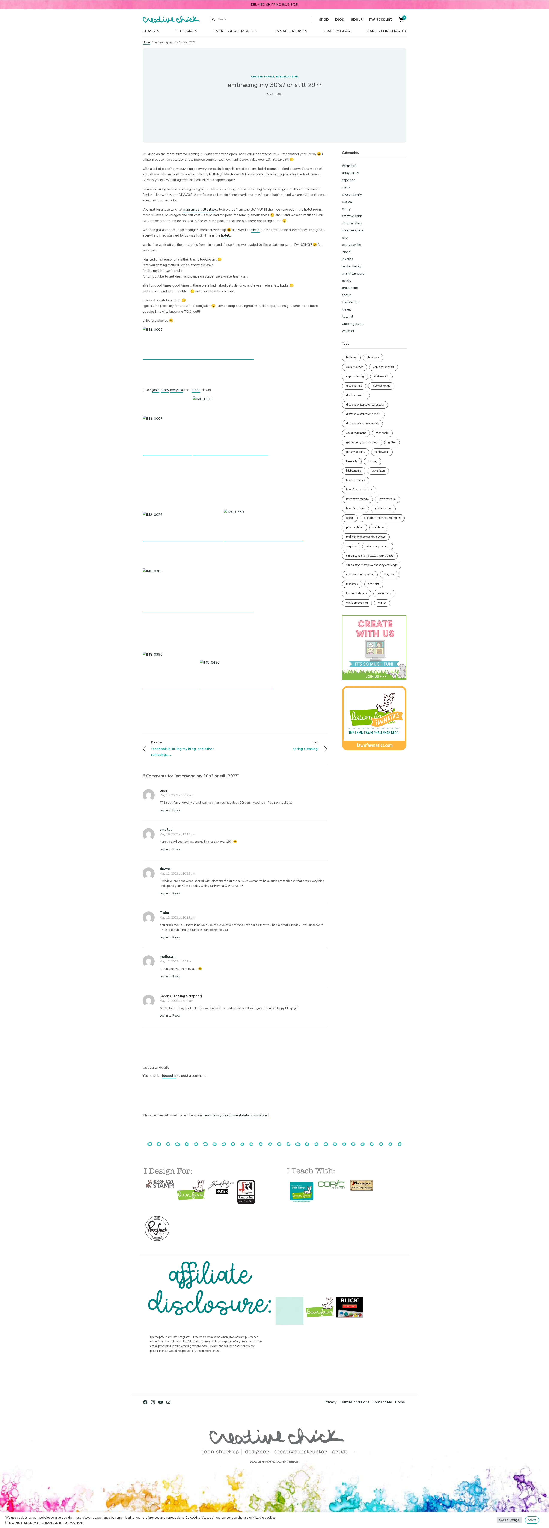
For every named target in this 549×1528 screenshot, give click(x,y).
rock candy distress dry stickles (366, 537)
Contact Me (382, 1402)
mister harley (351, 266)
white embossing (357, 603)
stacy (165, 390)
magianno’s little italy (199, 209)
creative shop (352, 223)
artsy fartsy (350, 173)
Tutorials (186, 31)
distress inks (354, 386)
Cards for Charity (386, 31)
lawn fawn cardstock (359, 490)
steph (196, 390)
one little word (353, 273)
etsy (345, 237)
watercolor (384, 593)
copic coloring (355, 376)
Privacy (330, 1402)
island (346, 252)
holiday (372, 461)
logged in (169, 1075)
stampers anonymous (360, 574)
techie (346, 295)
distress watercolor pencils (363, 414)
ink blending (353, 471)
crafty (346, 209)
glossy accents (355, 452)
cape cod (348, 180)
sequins (351, 546)
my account (380, 19)
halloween (382, 452)
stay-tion (389, 574)
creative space (352, 230)
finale (255, 230)
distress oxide (381, 386)
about (357, 19)
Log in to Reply (170, 810)
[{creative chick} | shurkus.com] (171, 19)
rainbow (378, 527)
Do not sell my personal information (46, 1523)
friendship (382, 433)
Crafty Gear (337, 31)
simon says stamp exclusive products (370, 556)
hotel (225, 235)
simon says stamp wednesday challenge (371, 565)
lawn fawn (378, 471)
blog (339, 19)
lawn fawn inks (355, 508)
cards (346, 187)
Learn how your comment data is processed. (236, 1115)
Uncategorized (352, 324)
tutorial (347, 316)
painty (346, 281)
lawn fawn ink (387, 499)
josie (155, 390)
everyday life (287, 76)
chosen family (262, 76)
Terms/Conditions (354, 1402)
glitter (392, 442)
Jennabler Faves (290, 31)
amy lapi (166, 829)
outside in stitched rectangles (382, 518)
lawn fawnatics (355, 480)
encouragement (356, 433)
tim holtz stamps (356, 593)
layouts (347, 259)
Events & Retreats (234, 31)
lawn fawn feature (357, 499)
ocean (350, 518)
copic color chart (383, 367)
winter (382, 603)
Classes (151, 31)
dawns (165, 868)
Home (146, 42)
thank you (352, 584)
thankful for (350, 302)
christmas (373, 357)
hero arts (351, 461)
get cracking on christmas (362, 442)
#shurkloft (349, 166)
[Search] (213, 19)
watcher (348, 331)
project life (350, 288)
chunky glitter (354, 367)
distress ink (381, 376)
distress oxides (356, 395)
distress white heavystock (362, 423)
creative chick (352, 216)
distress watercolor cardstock (365, 405)
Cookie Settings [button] (509, 1520)
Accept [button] (532, 1520)
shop (324, 19)
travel (346, 309)
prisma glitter (354, 527)
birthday (351, 357)
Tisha (164, 912)
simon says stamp (377, 546)
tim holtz (373, 584)
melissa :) (168, 956)
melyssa (176, 390)
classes (347, 201)
